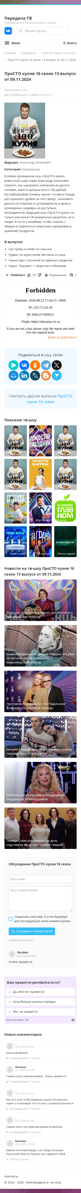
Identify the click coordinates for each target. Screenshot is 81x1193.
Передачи (29, 53)
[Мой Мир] (13, 376)
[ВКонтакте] (24, 365)
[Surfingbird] (57, 376)
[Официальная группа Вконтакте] (8, 31)
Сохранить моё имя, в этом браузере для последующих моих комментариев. (43, 919)
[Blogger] (46, 376)
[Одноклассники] (35, 365)
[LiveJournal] (35, 376)
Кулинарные (31, 169)
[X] (57, 365)
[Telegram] (46, 365)
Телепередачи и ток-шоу (43, 1182)
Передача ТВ (18, 18)
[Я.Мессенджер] (13, 365)
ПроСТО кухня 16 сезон (58, 53)
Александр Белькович (35, 162)
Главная (10, 53)
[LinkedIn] (24, 376)
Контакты (11, 1176)
